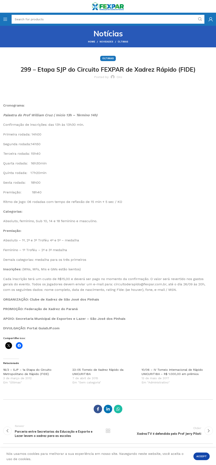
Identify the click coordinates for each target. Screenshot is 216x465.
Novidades (106, 41)
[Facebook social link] (98, 409)
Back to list (108, 431)
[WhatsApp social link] (118, 409)
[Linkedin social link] (108, 409)
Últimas (123, 41)
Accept (201, 456)
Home (91, 41)
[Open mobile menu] (5, 19)
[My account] (211, 19)
